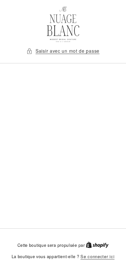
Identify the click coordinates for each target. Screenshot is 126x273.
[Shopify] (97, 245)
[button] (63, 51)
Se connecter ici (97, 256)
